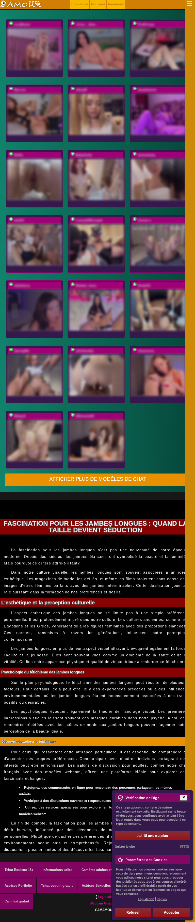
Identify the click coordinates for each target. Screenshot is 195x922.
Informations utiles (57, 870)
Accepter (172, 912)
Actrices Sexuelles (96, 885)
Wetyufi (20, 416)
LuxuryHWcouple (89, 220)
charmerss (146, 351)
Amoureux (116, 4)
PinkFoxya (146, 24)
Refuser (133, 912)
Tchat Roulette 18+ (19, 870)
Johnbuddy (84, 351)
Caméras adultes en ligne (101, 870)
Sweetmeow (147, 90)
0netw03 (144, 285)
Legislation (106, 897)
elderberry (22, 285)
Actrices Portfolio (18, 885)
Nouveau (98, 4)
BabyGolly (84, 155)
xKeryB (81, 90)
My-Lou (20, 90)
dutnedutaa (146, 155)
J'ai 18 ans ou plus (152, 835)
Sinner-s (144, 220)
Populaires (79, 4)
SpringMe (21, 351)
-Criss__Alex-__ (88, 24)
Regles (162, 899)
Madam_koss (86, 285)
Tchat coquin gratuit (57, 885)
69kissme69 (85, 416)
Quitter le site (125, 846)
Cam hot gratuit (17, 901)
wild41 (19, 220)
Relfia (18, 155)
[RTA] (185, 846)
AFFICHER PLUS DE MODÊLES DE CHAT (97, 479)
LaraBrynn (22, 24)
